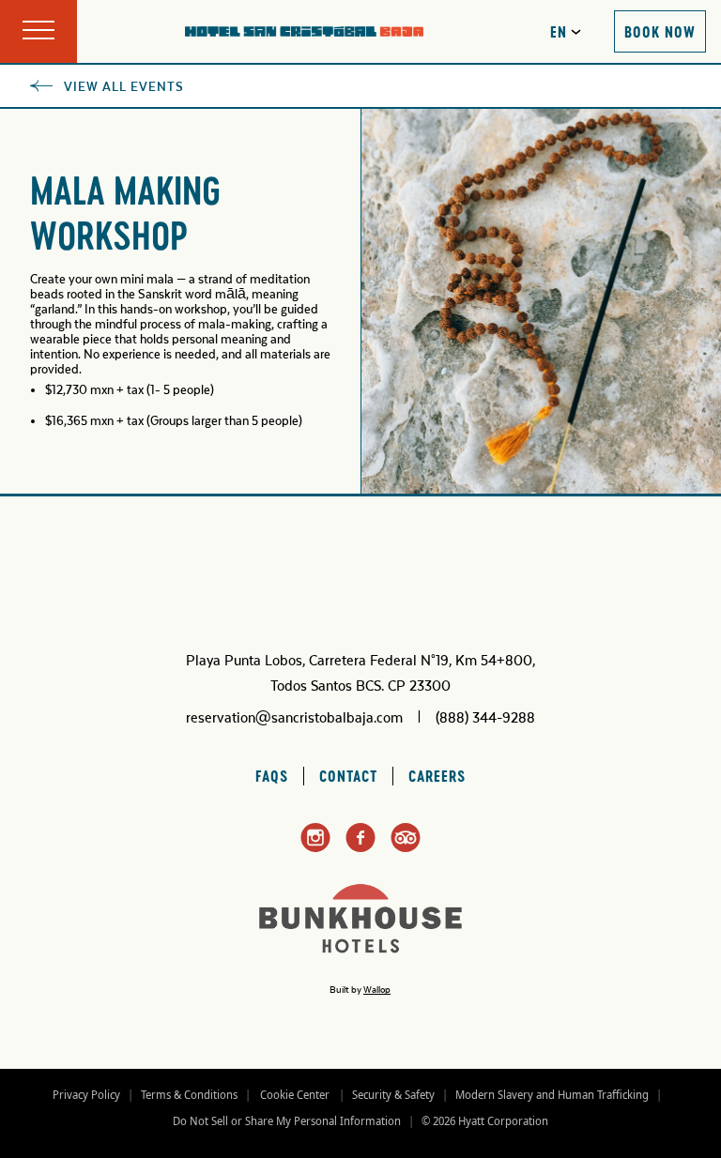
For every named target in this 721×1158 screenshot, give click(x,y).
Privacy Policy (86, 1095)
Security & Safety (393, 1095)
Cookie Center (295, 1095)
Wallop (377, 990)
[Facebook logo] (360, 848)
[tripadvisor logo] (406, 848)
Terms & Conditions (189, 1095)
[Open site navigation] (38, 31)
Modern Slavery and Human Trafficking (552, 1095)
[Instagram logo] (315, 849)
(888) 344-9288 (485, 717)
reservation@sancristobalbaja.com (294, 717)
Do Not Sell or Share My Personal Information (287, 1121)
